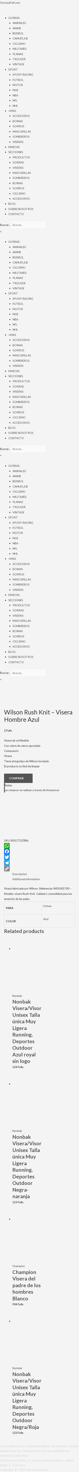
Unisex (47, 906)
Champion (18, 1266)
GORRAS (14, 18)
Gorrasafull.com (37, 1469)
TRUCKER (19, 59)
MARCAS (14, 147)
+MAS (12, 110)
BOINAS (18, 121)
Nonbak (17, 995)
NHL (15, 105)
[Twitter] (39, 857)
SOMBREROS (21, 136)
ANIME (17, 28)
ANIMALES (19, 23)
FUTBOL (18, 80)
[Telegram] (39, 863)
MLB (15, 90)
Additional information (26, 879)
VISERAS (18, 142)
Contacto (19, 1465)
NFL (15, 100)
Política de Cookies (13, 1460)
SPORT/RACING (23, 74)
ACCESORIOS (21, 116)
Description (19, 874)
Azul (45, 919)
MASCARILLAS (22, 131)
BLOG (12, 203)
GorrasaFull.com (10, 2)
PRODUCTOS (21, 157)
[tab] (43, 873)
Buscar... (5, 224)
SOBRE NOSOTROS (20, 209)
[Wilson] (24, 817)
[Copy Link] (39, 868)
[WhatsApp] (39, 846)
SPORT (13, 69)
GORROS (18, 126)
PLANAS (18, 54)
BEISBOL (18, 33)
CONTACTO (16, 214)
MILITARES (20, 48)
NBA (15, 95)
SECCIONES (15, 152)
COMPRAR (16, 778)
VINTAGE (18, 64)
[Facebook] (39, 851)
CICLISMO (19, 43)
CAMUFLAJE (20, 38)
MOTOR (18, 85)
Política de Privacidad (46, 1460)
